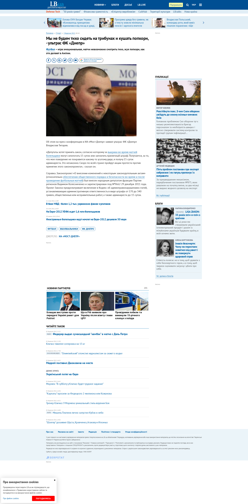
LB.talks (177, 11)
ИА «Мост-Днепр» (69, 236)
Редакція (93, 431)
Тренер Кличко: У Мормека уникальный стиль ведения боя (77, 403)
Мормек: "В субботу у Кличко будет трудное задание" (75, 384)
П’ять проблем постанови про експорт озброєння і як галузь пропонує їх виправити (177, 173)
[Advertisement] (97, 262)
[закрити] (54, 480)
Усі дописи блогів (164, 276)
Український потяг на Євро (62, 374)
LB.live (142, 4)
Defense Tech (53, 11)
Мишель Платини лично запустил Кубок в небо (75, 412)
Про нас (49, 431)
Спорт (58, 33)
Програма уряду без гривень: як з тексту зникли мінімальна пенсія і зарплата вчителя (131, 22)
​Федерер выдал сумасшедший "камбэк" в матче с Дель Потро (87, 334)
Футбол (50, 49)
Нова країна (190, 11)
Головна (49, 33)
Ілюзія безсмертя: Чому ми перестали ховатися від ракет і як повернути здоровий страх (186, 250)
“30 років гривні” (72, 11)
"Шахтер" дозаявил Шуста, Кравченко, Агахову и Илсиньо (77, 422)
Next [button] (203, 22)
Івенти (81, 431)
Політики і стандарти (111, 431)
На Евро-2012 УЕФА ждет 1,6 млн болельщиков (73, 211)
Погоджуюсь (43, 498)
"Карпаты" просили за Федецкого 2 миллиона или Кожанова (79, 393)
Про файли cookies (11, 498)
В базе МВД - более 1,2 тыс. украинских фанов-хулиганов (78, 204)
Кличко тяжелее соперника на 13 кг (65, 343)
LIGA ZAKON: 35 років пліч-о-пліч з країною (187, 215)
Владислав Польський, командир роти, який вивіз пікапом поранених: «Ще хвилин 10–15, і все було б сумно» (181, 25)
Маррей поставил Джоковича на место (69, 363)
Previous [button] (44, 22)
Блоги (115, 4)
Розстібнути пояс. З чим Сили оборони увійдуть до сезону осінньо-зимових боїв (177, 115)
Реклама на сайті (65, 431)
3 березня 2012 (69, 33)
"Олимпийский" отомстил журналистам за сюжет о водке (84, 353)
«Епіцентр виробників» (123, 11)
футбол (52, 228)
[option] (72, 22)
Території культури (160, 11)
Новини (99, 4)
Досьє (128, 4)
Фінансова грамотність (96, 11)
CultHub (142, 11)
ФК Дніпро (88, 228)
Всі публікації (163, 195)
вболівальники (69, 228)
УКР (194, 4)
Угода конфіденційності (136, 431)
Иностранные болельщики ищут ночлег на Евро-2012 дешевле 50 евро (86, 219)
